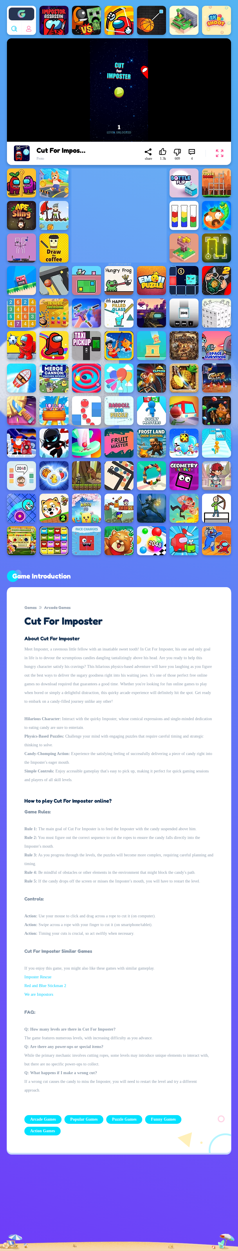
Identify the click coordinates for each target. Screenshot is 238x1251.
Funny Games (163, 1119)
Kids (153, 1204)
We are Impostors (38, 994)
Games (30, 607)
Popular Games (84, 1119)
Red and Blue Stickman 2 (45, 986)
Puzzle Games (124, 1119)
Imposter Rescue (37, 977)
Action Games (42, 1131)
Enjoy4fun (21, 10)
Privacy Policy (41, 1204)
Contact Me (97, 1204)
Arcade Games (57, 607)
